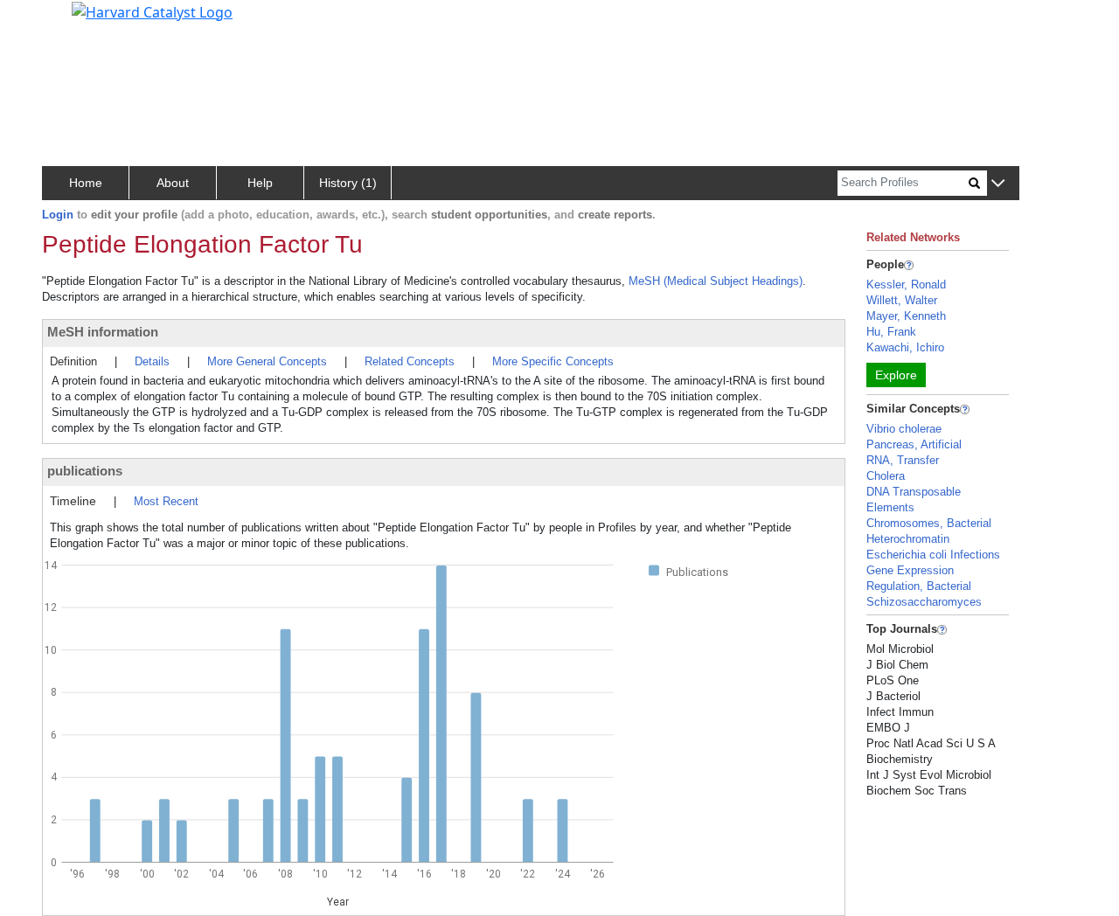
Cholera (885, 475)
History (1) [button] (348, 183)
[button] (998, 184)
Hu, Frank (891, 331)
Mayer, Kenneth (906, 316)
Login (57, 214)
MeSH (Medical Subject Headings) (716, 281)
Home (85, 183)
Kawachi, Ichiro (905, 347)
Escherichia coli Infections (933, 554)
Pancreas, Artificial (914, 444)
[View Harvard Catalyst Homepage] (152, 10)
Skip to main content (73, 21)
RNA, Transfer (902, 460)
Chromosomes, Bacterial (928, 523)
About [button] (172, 183)
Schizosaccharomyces (924, 601)
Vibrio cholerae (904, 428)
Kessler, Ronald (906, 284)
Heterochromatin (907, 538)
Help (260, 183)
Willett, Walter (901, 300)
